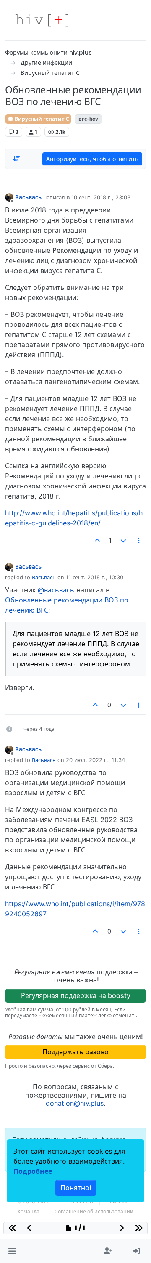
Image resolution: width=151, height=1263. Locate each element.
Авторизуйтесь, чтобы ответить (92, 158)
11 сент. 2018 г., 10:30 (94, 577)
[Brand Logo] (42, 20)
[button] (12, 1251)
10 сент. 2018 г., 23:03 (100, 197)
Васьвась (28, 197)
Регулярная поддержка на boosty (75, 995)
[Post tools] (139, 541)
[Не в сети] (9, 197)
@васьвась (56, 590)
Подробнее (32, 1171)
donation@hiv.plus (75, 1103)
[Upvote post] (98, 541)
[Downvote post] (123, 541)
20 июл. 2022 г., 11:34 (95, 759)
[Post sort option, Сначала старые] (16, 158)
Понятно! (75, 1187)
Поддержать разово (75, 1052)
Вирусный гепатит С (41, 119)
